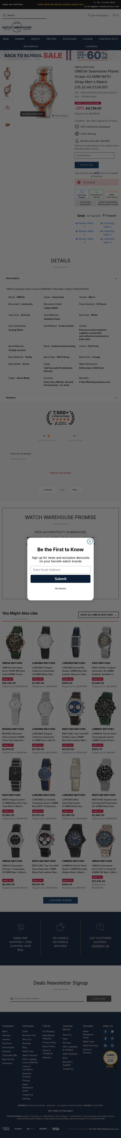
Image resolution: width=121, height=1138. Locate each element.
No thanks (60, 588)
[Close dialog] (90, 541)
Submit (60, 578)
